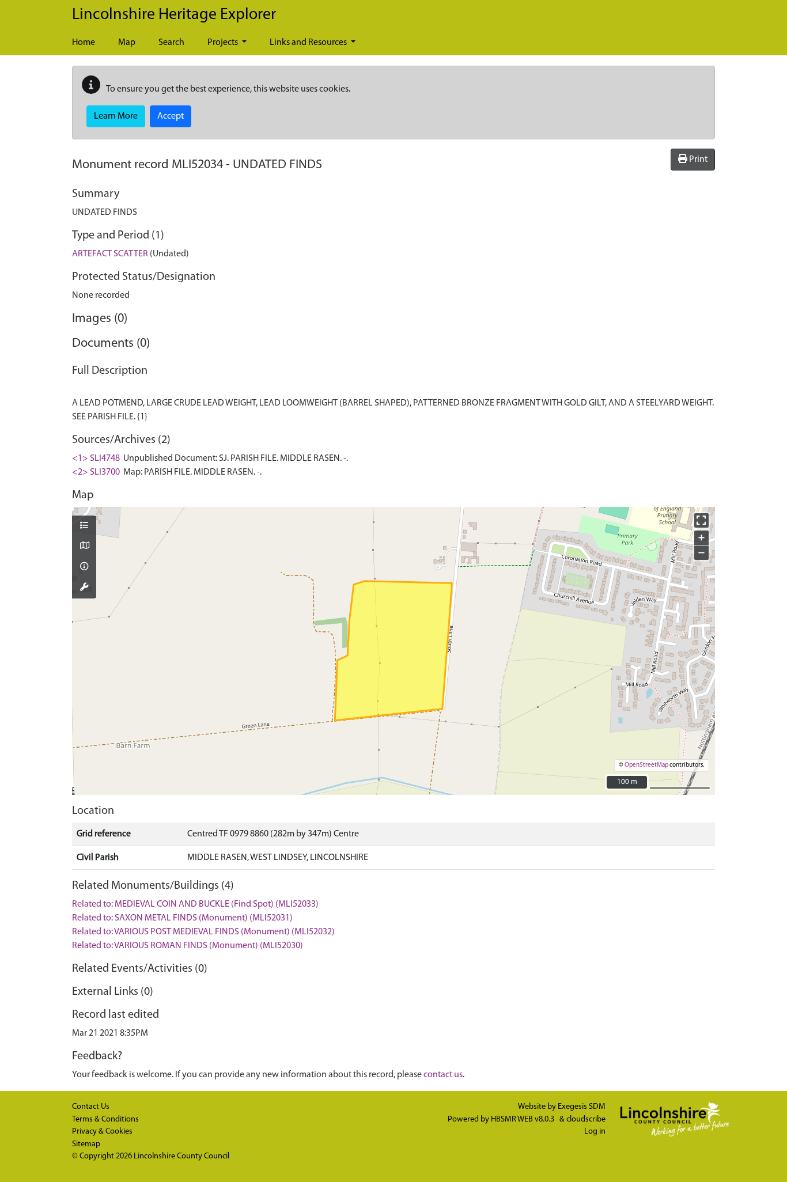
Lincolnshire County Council (181, 1156)
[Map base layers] (84, 546)
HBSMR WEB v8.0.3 (523, 1119)
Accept (170, 116)
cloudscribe (586, 1119)
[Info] (84, 567)
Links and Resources (309, 42)
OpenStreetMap (646, 765)
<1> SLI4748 (96, 458)
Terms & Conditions (105, 1119)
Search (171, 42)
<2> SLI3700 (96, 472)
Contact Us (90, 1107)
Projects (223, 42)
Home (83, 42)
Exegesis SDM (582, 1107)
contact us (443, 1074)
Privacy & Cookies (102, 1131)
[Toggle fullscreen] (701, 520)
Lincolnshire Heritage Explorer (174, 15)
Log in (595, 1131)
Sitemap (86, 1144)
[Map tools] (84, 588)
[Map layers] (84, 526)
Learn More (116, 116)
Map (126, 42)
